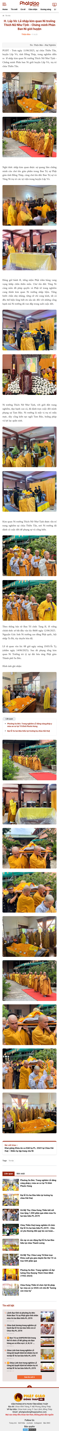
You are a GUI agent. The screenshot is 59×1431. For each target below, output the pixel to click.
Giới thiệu (21, 1423)
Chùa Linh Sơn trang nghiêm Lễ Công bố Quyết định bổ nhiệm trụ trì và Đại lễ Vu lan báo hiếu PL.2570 (22, 1353)
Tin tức (11, 1161)
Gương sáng (45, 9)
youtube (30, 1423)
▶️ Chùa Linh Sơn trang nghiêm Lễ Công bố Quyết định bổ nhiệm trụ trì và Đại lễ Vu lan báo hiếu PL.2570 (22, 1365)
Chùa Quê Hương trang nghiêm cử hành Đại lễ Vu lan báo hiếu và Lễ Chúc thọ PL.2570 (21, 1328)
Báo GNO (46, 1423)
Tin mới (14, 9)
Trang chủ (13, 1423)
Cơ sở (23, 9)
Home (5, 9)
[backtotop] (29, 1387)
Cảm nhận (33, 9)
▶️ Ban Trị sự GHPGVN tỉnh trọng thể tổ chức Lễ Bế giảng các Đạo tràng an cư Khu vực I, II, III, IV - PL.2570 (21, 1341)
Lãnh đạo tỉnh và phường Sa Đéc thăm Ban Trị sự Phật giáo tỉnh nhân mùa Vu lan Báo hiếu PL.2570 (22, 1315)
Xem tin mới (28, 1377)
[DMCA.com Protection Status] (29, 1429)
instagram (38, 1423)
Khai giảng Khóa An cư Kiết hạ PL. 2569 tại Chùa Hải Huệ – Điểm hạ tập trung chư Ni (29, 1149)
